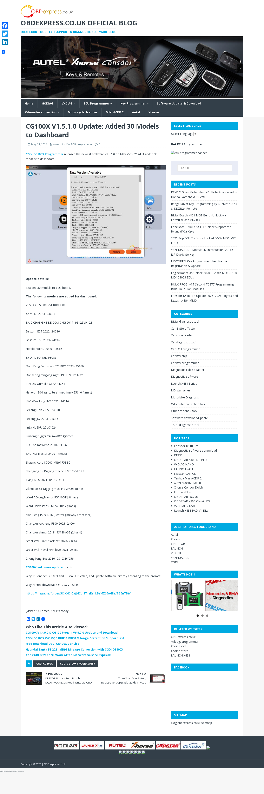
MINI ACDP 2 (115, 112)
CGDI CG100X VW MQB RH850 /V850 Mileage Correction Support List (75, 638)
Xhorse (153, 112)
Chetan (12, 771)
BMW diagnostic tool (185, 321)
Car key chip (179, 356)
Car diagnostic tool (183, 342)
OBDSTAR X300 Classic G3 (192, 501)
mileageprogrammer (184, 642)
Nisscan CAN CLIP (186, 474)
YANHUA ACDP (181, 558)
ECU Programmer (96, 103)
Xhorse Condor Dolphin (189, 487)
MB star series (180, 390)
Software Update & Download (179, 103)
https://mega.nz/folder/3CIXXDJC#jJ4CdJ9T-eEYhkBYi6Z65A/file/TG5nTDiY (78, 593)
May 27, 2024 (39, 144)
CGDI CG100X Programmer (44, 154)
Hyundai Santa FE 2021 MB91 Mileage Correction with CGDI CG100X (74, 649)
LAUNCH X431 (183, 469)
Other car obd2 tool (184, 411)
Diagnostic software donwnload (195, 450)
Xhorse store (179, 651)
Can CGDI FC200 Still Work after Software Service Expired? (68, 655)
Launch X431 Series (184, 383)
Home (29, 103)
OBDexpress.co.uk (183, 637)
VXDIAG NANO (184, 464)
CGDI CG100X (44, 663)
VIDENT (176, 553)
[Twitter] (5, 34)
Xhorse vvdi (178, 646)
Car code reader (181, 335)
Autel (136, 112)
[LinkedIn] (5, 42)
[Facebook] (5, 25)
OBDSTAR (178, 544)
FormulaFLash (183, 492)
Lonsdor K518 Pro (186, 446)
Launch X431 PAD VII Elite (191, 510)
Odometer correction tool (188, 404)
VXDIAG (67, 103)
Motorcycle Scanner (82, 112)
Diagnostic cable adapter (187, 370)
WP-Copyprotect (19, 771)
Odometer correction (41, 112)
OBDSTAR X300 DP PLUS (191, 460)
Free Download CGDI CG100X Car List (52, 644)
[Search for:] (204, 167)
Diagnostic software (184, 376)
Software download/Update (189, 418)
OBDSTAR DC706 (186, 497)
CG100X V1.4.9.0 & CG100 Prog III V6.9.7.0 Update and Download (72, 632)
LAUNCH (177, 548)
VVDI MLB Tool (184, 506)
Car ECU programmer (79, 144)
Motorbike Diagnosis (185, 397)
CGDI (174, 562)
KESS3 (178, 455)
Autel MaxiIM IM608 (187, 483)
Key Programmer (133, 103)
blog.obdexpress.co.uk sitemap (191, 723)
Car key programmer (185, 363)
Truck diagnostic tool (185, 425)
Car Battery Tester (183, 328)
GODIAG (47, 103)
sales (56, 144)
